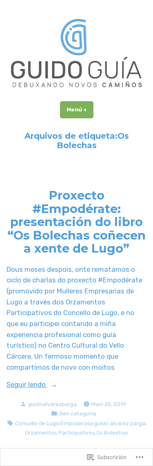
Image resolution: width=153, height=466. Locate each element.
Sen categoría (77, 413)
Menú (80, 109)
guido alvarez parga (119, 423)
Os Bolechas (112, 432)
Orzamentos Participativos (60, 432)
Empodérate (76, 423)
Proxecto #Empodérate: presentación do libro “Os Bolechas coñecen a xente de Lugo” (76, 221)
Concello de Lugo (37, 423)
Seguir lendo (27, 385)
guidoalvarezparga (52, 404)
